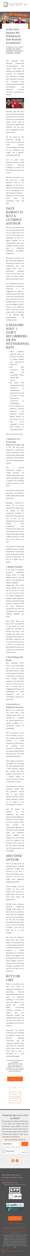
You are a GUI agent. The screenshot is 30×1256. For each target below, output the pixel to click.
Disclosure (21, 1223)
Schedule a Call (15, 1078)
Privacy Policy (15, 1223)
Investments (19, 50)
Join (24, 1143)
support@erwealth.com (9, 1180)
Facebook (15, 1094)
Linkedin (15, 1100)
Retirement (9, 52)
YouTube (17, 53)
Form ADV (8, 1223)
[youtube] (13, 1160)
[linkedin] (17, 1160)
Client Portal (15, 1218)
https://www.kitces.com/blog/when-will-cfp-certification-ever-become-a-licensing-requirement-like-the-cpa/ (15, 1229)
